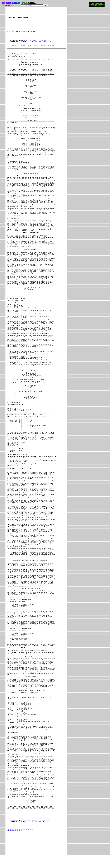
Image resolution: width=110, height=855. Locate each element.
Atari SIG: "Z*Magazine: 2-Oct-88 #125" (36, 40)
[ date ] (29, 45)
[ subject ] (50, 45)
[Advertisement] (36, 11)
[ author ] (36, 45)
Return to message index (14, 830)
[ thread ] (43, 45)
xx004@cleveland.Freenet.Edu (19, 53)
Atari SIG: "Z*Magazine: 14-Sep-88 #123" (39, 41)
